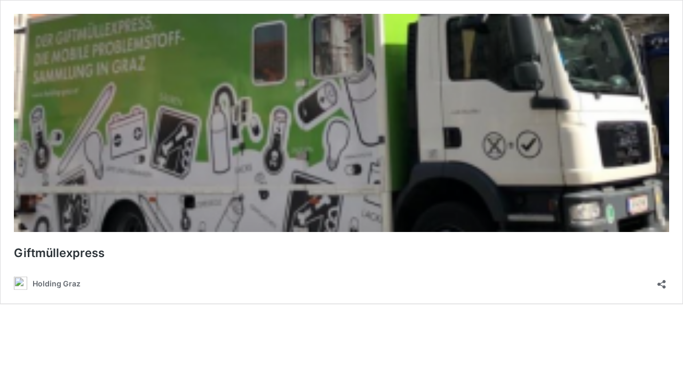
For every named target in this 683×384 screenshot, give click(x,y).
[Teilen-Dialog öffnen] (661, 281)
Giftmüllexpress (59, 253)
